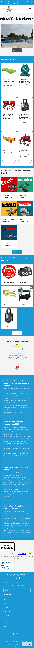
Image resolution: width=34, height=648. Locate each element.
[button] (3, 9)
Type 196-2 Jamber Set (8, 149)
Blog (4, 619)
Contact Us (6, 615)
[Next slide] (21, 54)
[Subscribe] (28, 590)
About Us (6, 599)
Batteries (22, 282)
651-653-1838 (22, 554)
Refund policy (29, 641)
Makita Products (22, 220)
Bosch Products (6, 244)
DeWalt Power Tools (8, 220)
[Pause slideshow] (31, 54)
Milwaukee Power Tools (7, 196)
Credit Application (8, 623)
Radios (5, 326)
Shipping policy (9, 644)
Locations (6, 603)
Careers (5, 607)
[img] (17, 346)
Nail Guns (22, 304)
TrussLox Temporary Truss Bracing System (9, 80)
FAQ (4, 627)
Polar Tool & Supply (10, 641)
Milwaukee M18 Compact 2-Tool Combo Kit (23, 150)
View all (17, 252)
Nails (5, 304)
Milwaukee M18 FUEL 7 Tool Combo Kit (8, 115)
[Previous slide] (13, 54)
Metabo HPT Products (23, 196)
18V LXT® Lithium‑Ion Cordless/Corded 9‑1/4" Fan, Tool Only (25, 81)
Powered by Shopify (19, 641)
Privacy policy (18, 644)
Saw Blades (7, 282)
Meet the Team (7, 611)
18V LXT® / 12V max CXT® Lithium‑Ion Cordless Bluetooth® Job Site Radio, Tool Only (24, 117)
